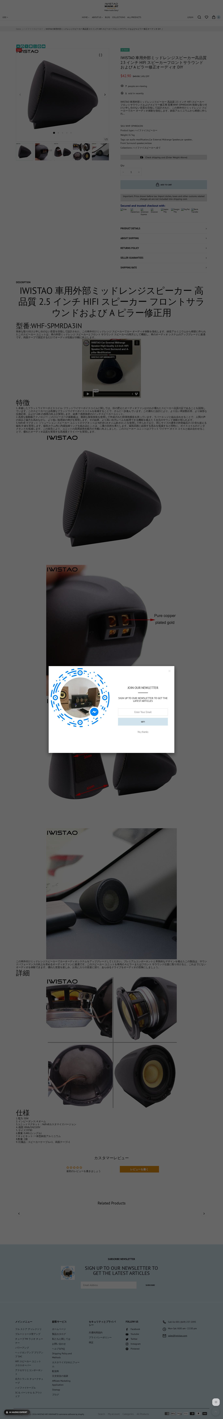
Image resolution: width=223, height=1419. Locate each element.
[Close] (169, 671)
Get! (143, 721)
